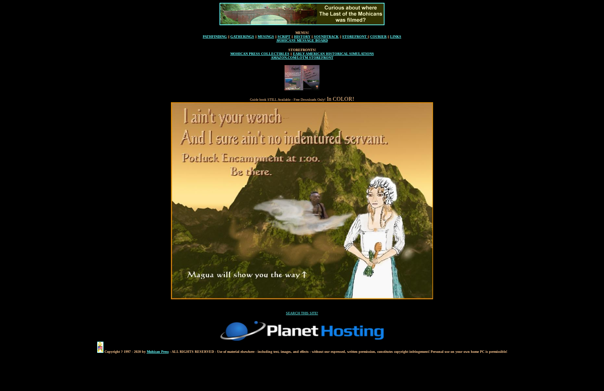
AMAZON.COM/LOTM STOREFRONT (302, 58)
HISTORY (302, 37)
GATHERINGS (242, 37)
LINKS (395, 37)
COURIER (378, 37)
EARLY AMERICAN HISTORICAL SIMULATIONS (333, 54)
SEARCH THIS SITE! (302, 313)
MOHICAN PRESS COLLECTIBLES (259, 54)
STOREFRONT (355, 37)
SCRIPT (284, 37)
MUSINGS (266, 37)
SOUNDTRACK (326, 37)
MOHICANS (286, 40)
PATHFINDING (215, 37)
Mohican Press (158, 352)
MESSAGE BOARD (312, 40)
